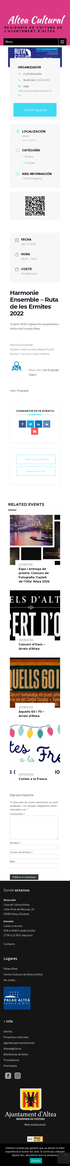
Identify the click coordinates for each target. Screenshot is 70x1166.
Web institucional (35, 1124)
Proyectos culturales (16, 1037)
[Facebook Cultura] (8, 1075)
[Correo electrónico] (34, 431)
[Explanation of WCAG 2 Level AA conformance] (35, 1139)
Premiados (10, 1066)
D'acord (36, 1160)
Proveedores (11, 1060)
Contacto (9, 944)
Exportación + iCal (36, 471)
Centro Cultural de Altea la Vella (23, 974)
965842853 (43, 80)
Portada (30, 163)
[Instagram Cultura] (17, 1075)
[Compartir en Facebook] (22, 424)
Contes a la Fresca (33, 779)
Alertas (8, 1031)
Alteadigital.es (12, 1048)
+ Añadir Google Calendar (36, 459)
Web (12, 861)
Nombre (15, 842)
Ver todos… (11, 980)
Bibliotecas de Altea (16, 1054)
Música (29, 156)
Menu (9, 41)
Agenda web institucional (19, 1043)
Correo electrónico (21, 852)
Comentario (17, 813)
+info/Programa (35, 110)
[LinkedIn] (38, 424)
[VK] (46, 424)
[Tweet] (30, 424)
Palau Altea (10, 969)
